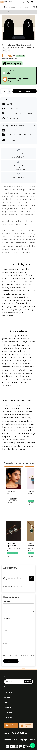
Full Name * (7, 618)
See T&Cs (22, 157)
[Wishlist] (28, 2)
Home (3, 11)
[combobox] (18, 7)
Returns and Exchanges (17, 135)
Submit (11, 661)
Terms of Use (23, 655)
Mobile (5, 643)
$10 (8, 72)
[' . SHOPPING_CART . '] (32, 2)
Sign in (24, 2)
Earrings (20, 11)
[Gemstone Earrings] (13, 488)
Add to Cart (24, 91)
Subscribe (28, 681)
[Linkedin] (23, 733)
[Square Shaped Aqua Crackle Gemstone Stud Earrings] (13, 540)
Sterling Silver (13, 11)
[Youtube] (26, 733)
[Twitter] (15, 733)
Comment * (7, 602)
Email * (5, 630)
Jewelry (7, 11)
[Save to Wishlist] (4, 51)
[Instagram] (21, 733)
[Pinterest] (18, 733)
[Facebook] (13, 733)
